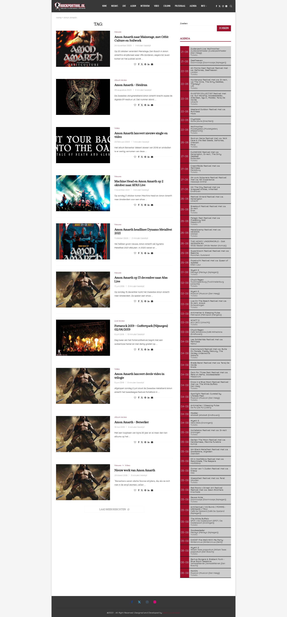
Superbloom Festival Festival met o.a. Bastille (210, 252)
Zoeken (184, 23)
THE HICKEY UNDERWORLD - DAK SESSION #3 (208, 242)
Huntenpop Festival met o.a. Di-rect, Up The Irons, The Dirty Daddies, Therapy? (209, 81)
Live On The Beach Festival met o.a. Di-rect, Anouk (209, 302)
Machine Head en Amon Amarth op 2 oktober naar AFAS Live (139, 183)
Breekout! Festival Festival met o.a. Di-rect (208, 207)
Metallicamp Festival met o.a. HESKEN (206, 230)
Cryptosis (195, 119)
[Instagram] (223, 6)
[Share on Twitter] (142, 64)
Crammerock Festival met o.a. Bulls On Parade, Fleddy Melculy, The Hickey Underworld (209, 351)
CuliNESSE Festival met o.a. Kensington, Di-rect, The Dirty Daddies (206, 154)
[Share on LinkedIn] (148, 64)
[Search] (230, 6)
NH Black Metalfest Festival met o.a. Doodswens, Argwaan (209, 450)
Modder (194, 413)
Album (133, 6)
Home (104, 6)
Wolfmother (197, 126)
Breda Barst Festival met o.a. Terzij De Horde (210, 363)
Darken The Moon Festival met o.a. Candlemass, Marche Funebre (208, 440)
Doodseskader (198, 530)
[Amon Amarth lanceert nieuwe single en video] (83, 145)
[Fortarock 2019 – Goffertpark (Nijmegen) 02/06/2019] (83, 338)
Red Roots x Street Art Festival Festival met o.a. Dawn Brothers (207, 488)
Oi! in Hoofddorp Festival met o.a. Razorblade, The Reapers (207, 460)
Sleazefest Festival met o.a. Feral (208, 478)
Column (166, 6)
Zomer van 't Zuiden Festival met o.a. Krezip (209, 469)
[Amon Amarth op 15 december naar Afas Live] (83, 290)
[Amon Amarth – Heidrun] (83, 97)
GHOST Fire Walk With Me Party (207, 540)
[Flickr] (226, 6)
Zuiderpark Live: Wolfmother (205, 48)
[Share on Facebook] (138, 64)
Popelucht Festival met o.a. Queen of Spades (209, 261)
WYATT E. (195, 320)
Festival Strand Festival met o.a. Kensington (207, 197)
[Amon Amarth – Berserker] (83, 434)
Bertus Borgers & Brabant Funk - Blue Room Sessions (207, 560)
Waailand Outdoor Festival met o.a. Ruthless (208, 110)
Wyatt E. (195, 270)
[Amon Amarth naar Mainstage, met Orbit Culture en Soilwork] (83, 49)
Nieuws (114, 6)
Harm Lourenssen (171, 612)
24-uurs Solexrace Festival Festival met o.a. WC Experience (208, 178)
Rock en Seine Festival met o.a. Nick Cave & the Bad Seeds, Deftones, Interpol (209, 140)
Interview (145, 6)
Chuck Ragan (197, 279)
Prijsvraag (180, 6)
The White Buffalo (200, 518)
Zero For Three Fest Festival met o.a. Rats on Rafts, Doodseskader (209, 373)
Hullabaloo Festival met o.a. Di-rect (209, 430)
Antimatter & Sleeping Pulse (205, 312)
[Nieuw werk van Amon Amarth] (83, 482)
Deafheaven (197, 60)
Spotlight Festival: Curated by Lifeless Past (206, 394)
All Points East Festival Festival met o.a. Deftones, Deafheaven (209, 69)
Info (203, 6)
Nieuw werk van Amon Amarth (135, 470)
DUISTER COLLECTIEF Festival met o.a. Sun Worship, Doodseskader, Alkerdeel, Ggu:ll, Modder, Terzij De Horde (208, 96)
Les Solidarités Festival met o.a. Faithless (207, 340)
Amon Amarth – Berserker (132, 422)
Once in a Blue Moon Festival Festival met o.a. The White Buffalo (209, 383)
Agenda (193, 6)
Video (156, 6)
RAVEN (194, 571)
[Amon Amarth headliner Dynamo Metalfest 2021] (83, 241)
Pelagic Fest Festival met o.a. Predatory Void (205, 219)
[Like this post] (135, 64)
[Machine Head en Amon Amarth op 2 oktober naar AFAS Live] (83, 193)
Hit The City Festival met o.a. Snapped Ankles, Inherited (205, 188)
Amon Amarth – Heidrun (131, 85)
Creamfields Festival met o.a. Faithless (205, 166)
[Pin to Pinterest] (145, 64)
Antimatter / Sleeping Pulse (205, 405)
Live (124, 6)
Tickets (194, 55)
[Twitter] (220, 6)
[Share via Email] (152, 64)
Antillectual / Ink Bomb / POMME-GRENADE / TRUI (208, 508)
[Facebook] (216, 6)
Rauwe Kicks (197, 497)
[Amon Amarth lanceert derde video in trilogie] (83, 386)
